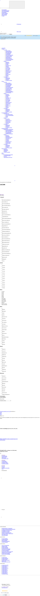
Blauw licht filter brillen (9, 131)
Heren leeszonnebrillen (5, 238)
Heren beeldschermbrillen (6, 233)
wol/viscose (4, 392)
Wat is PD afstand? (5, 535)
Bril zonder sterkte (9, 52)
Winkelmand (19, 24)
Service (3, 153)
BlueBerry (7, 94)
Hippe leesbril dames (5, 240)
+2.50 (3, 278)
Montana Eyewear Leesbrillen (6, 552)
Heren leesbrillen (4, 14)
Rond (3, 367)
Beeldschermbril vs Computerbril (7, 528)
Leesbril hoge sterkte (5, 565)
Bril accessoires (4, 148)
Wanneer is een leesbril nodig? (6, 532)
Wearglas (7, 66)
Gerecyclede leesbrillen (9, 55)
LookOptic (7, 140)
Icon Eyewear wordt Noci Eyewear (7, 551)
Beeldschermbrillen (9, 51)
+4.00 (3, 284)
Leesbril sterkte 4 (4, 571)
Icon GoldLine (4, 322)
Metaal (3, 383)
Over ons (5, 156)
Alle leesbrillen (4, 9)
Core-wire (3, 377)
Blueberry (3, 309)
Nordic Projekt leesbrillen (6, 553)
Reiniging (7, 79)
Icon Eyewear (8, 68)
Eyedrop (7, 64)
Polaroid (7, 73)
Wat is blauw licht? (5, 534)
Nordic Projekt (8, 122)
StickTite (7, 107)
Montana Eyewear (9, 70)
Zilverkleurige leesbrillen (6, 541)
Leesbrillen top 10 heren (5, 531)
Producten (3, 455)
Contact (3, 15)
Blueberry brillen (4, 546)
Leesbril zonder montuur (6, 560)
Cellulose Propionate (5, 394)
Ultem (3, 390)
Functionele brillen (9, 88)
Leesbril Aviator (4, 557)
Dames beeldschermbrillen (6, 218)
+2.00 (3, 276)
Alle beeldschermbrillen (5, 10)
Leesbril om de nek (9, 56)
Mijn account (19, 31)
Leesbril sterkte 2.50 (5, 568)
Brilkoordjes (8, 77)
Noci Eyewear (8, 71)
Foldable (3, 354)
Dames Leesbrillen (5, 13)
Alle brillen (3, 48)
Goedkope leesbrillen (5, 231)
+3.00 (3, 280)
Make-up (3, 362)
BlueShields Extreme (9, 137)
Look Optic (7, 101)
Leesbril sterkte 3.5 (5, 570)
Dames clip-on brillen (5, 220)
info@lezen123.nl (4, 587)
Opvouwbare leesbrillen (9, 59)
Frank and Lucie (8, 65)
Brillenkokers (8, 78)
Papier (3, 385)
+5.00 (3, 287)
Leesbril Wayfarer (4, 559)
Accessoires (6, 108)
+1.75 (3, 274)
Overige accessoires (9, 80)
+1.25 (3, 271)
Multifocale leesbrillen (9, 133)
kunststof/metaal (4, 381)
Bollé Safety (4, 338)
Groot (3, 358)
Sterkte (1, 262)
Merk (1, 306)
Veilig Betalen (4, 461)
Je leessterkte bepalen (7, 155)
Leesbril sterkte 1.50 (5, 566)
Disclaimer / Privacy (5, 462)
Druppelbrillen (4, 12)
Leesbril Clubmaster (5, 558)
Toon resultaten (2, 396)
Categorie (2, 197)
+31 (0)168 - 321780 (5, 586)
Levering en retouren (5, 463)
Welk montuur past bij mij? (8, 157)
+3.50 (3, 282)
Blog (2, 468)
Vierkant (3, 369)
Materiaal (2, 373)
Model (1, 346)
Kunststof (3, 379)
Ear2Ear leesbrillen (5, 547)
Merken (5, 61)
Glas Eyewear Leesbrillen (6, 549)
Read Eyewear (8, 74)
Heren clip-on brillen (5, 235)
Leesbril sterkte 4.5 (5, 572)
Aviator (3, 349)
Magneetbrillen (8, 57)
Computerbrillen (8, 53)
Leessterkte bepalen (5, 573)
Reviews (3, 467)
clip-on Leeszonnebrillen (9, 115)
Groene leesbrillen (5, 538)
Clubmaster (3, 352)
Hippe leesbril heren (5, 242)
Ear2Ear (7, 63)
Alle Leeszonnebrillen (5, 11)
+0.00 (3, 265)
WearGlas (7, 123)
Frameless (3, 356)
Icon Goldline (8, 100)
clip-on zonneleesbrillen (5, 214)
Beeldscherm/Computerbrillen (8, 129)
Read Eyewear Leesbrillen (6, 554)
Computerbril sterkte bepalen (8, 154)
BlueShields (8, 95)
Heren (3, 81)
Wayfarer (3, 371)
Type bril (5, 49)
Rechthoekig (4, 365)
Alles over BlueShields (5, 545)
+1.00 (3, 269)
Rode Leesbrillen (4, 540)
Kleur (1, 289)
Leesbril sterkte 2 (4, 567)
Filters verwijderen (3, 397)
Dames (7, 116)
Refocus (7, 75)
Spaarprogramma (4, 456)
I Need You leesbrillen (5, 550)
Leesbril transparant (5, 539)
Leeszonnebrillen (8, 60)
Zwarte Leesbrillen (5, 542)
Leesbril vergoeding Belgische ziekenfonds (8, 529)
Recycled (3, 387)
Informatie (3, 460)
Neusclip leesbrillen (9, 58)
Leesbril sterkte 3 (4, 569)
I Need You (7, 67)
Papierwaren (4, 257)
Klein (3, 360)
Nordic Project (8, 72)
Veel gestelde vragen (5, 458)
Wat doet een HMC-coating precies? (7, 533)
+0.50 (3, 267)
